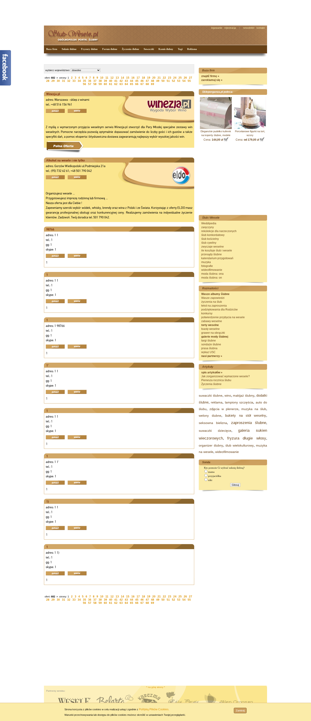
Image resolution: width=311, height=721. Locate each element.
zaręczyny (207, 227)
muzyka (206, 262)
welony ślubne (210, 415)
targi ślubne (208, 340)
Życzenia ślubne (130, 49)
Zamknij (240, 710)
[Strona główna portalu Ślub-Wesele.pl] (76, 34)
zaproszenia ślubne (248, 423)
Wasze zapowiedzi (212, 298)
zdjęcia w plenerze (223, 409)
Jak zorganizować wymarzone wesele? (225, 376)
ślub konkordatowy (212, 235)
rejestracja (230, 27)
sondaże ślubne (211, 344)
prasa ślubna (209, 348)
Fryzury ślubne (89, 49)
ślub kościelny (210, 238)
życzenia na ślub (211, 301)
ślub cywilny (208, 242)
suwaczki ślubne (210, 395)
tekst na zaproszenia (214, 305)
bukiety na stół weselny (245, 415)
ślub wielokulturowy (239, 445)
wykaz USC (208, 352)
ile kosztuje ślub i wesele (216, 250)
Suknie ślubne (69, 49)
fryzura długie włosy (246, 438)
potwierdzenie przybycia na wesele (223, 317)
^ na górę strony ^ (155, 687)
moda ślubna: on (211, 277)
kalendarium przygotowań (217, 258)
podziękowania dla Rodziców (219, 309)
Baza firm (51, 49)
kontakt (261, 27)
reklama (216, 402)
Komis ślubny (165, 49)
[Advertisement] (129, 12)
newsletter (249, 27)
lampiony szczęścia (239, 402)
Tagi (180, 49)
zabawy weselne (211, 321)
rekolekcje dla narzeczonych (219, 231)
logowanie (216, 27)
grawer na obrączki (213, 332)
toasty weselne (210, 329)
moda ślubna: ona (212, 273)
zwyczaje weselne (212, 246)
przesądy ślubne (211, 254)
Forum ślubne (109, 49)
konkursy (206, 313)
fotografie (207, 266)
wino (227, 395)
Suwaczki (149, 49)
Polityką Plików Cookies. (154, 709)
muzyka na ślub (253, 409)
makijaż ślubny (243, 395)
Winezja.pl (53, 94)
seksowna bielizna (213, 423)
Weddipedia (208, 223)
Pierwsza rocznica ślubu (216, 380)
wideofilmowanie (211, 269)
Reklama (192, 49)
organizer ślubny (211, 445)
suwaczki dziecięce (215, 430)
